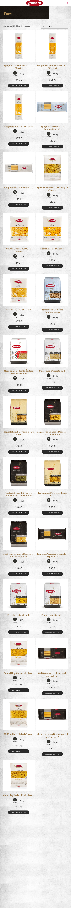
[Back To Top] (66, 903)
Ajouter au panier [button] (19, 85)
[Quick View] (21, 60)
